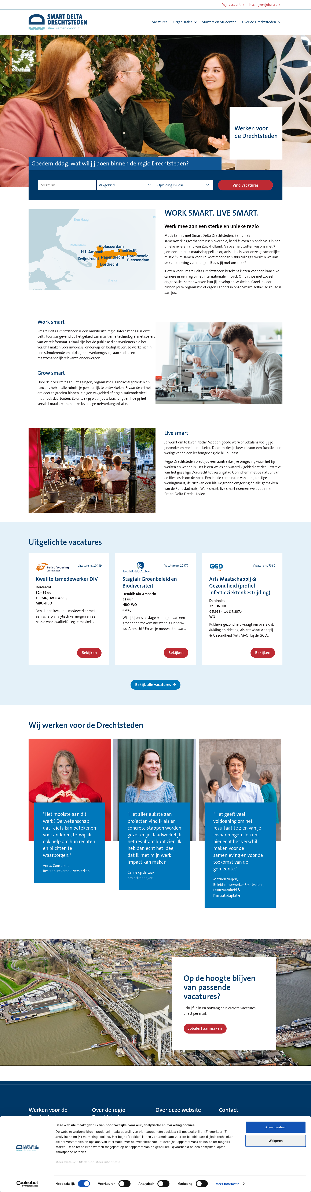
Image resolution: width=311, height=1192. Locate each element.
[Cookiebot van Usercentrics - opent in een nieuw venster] (27, 1184)
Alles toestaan (275, 1127)
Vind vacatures (246, 185)
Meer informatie (227, 1183)
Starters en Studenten (219, 22)
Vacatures (159, 22)
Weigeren (276, 1140)
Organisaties (182, 22)
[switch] (124, 1183)
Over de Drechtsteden (259, 22)
